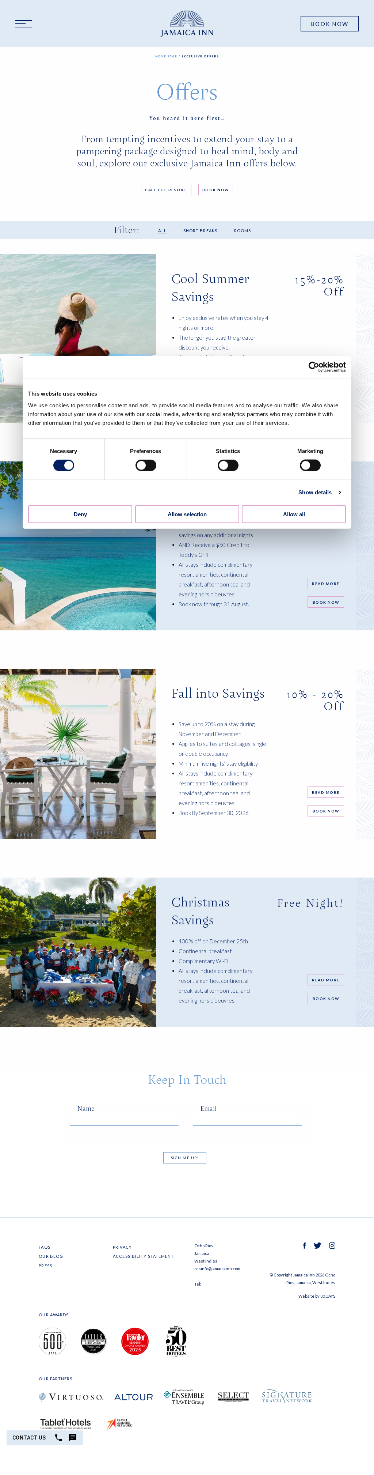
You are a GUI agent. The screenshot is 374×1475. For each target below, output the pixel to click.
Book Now (329, 23)
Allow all (294, 514)
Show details (315, 492)
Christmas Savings (200, 910)
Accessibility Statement (143, 1256)
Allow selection (187, 514)
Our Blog (51, 1256)
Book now (326, 602)
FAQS (44, 1247)
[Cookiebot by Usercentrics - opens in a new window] (314, 367)
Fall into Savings (218, 693)
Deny (80, 514)
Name (85, 1108)
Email (208, 1108)
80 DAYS (327, 1296)
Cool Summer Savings (210, 287)
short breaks (200, 230)
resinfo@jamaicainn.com (217, 1268)
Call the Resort (166, 190)
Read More (326, 583)
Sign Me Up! (185, 1157)
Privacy (122, 1247)
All (162, 230)
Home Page (166, 56)
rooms (242, 230)
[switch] (146, 465)
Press (45, 1265)
